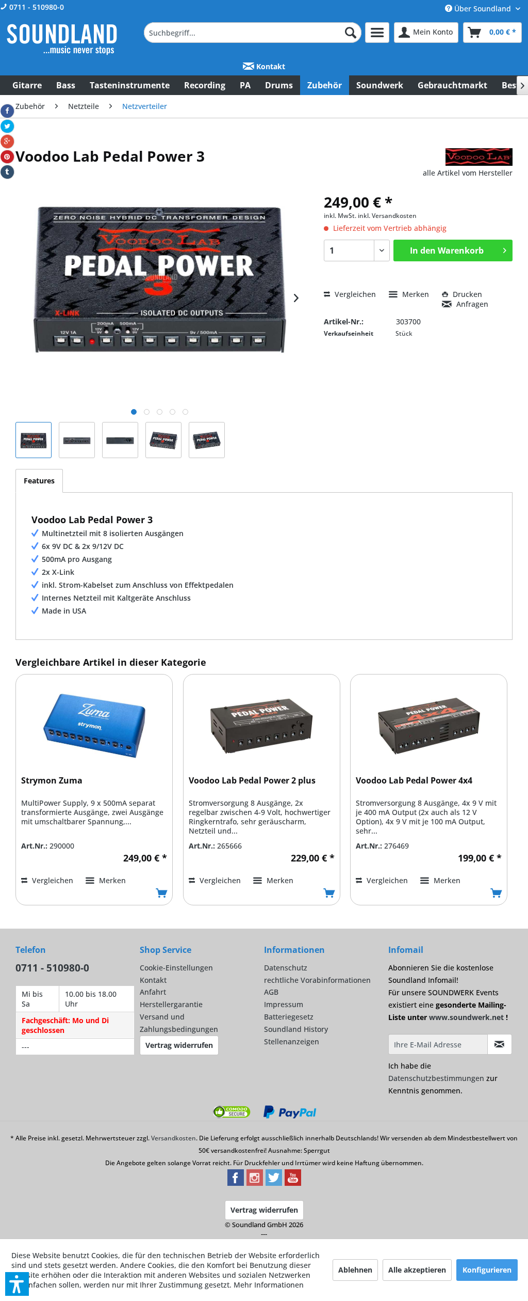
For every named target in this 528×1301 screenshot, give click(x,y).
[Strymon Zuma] (94, 726)
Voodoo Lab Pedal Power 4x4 (414, 780)
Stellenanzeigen (291, 1041)
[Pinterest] (7, 157)
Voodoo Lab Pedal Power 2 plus (252, 780)
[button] (17, 1284)
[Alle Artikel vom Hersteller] (479, 157)
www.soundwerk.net (466, 1017)
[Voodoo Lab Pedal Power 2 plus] (262, 726)
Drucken (466, 294)
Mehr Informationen (269, 1285)
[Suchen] (350, 32)
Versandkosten (173, 1138)
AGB (271, 992)
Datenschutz (285, 968)
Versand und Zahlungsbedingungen (179, 1023)
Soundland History (296, 1029)
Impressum (283, 1004)
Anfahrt (153, 992)
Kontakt (269, 66)
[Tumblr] (7, 172)
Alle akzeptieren (417, 1270)
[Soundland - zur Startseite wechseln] (62, 39)
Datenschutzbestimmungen (436, 1078)
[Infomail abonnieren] (499, 1044)
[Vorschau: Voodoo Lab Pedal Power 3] (33, 440)
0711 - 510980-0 (35, 7)
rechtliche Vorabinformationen (317, 980)
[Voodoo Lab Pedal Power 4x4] (429, 726)
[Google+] (7, 141)
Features (39, 480)
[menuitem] (252, 32)
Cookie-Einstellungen (176, 968)
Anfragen (471, 304)
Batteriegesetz (289, 1017)
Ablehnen (355, 1270)
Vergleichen (354, 294)
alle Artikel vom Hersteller (468, 173)
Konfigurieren (487, 1270)
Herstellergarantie (171, 1004)
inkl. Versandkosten (387, 215)
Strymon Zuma (51, 780)
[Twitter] (7, 126)
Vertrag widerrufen (179, 1045)
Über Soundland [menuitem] (482, 8)
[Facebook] (7, 111)
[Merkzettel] (377, 32)
